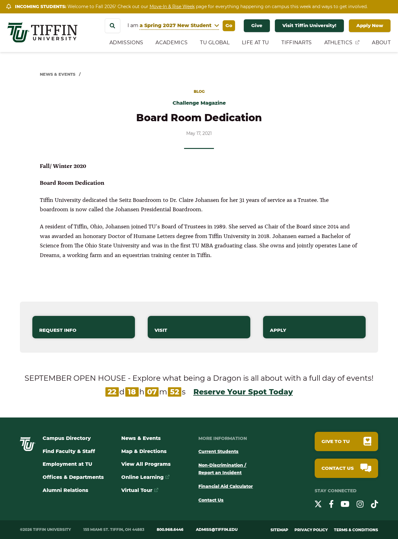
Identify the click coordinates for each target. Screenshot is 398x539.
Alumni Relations (65, 490)
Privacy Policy (311, 529)
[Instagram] (360, 505)
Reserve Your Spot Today (243, 391)
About (381, 42)
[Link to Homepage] (27, 449)
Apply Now (369, 25)
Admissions (126, 42)
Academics (171, 42)
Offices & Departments (73, 477)
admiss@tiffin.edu (217, 529)
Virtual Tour (136, 490)
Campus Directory (67, 438)
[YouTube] (345, 505)
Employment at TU (67, 464)
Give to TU (336, 441)
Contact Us (211, 500)
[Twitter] (318, 505)
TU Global (214, 42)
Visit (161, 330)
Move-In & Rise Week (172, 6)
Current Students (218, 451)
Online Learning (142, 477)
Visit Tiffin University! (309, 25)
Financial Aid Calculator (225, 486)
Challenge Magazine (199, 103)
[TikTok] (374, 505)
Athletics (338, 42)
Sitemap (279, 529)
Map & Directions (144, 451)
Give (256, 25)
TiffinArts (296, 42)
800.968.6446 (170, 529)
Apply (278, 330)
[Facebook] (331, 505)
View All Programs (146, 464)
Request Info (57, 330)
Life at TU (255, 42)
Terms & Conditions (356, 529)
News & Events (57, 74)
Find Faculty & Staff (69, 451)
